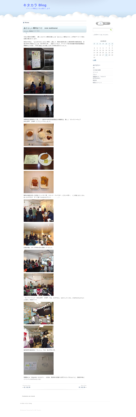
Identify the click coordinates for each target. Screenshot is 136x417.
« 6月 (94, 60)
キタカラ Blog (34, 5)
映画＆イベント (97, 82)
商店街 (31, 31)
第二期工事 (27, 387)
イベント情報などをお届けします (38, 8)
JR (94, 68)
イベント (26, 31)
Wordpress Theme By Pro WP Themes (30, 410)
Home (27, 22)
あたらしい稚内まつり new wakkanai (41, 28)
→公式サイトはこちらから (100, 34)
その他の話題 (97, 70)
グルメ (95, 74)
